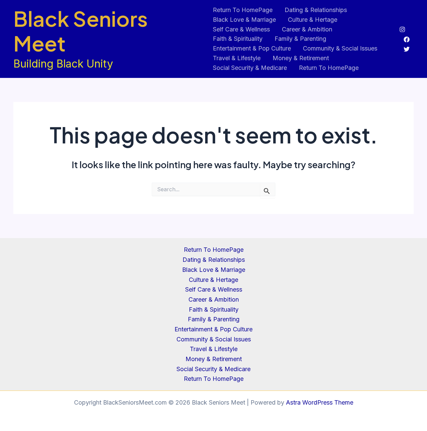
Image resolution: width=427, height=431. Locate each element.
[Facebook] (407, 39)
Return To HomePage (243, 9)
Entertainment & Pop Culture (252, 48)
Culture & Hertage (312, 19)
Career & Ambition (307, 29)
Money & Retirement (301, 58)
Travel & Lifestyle (237, 58)
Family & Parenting (300, 38)
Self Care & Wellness (241, 29)
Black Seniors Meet (80, 30)
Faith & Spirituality (238, 38)
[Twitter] (407, 49)
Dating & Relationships (316, 9)
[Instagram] (402, 29)
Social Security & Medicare (250, 67)
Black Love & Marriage (244, 19)
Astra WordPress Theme (319, 402)
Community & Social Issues (340, 48)
